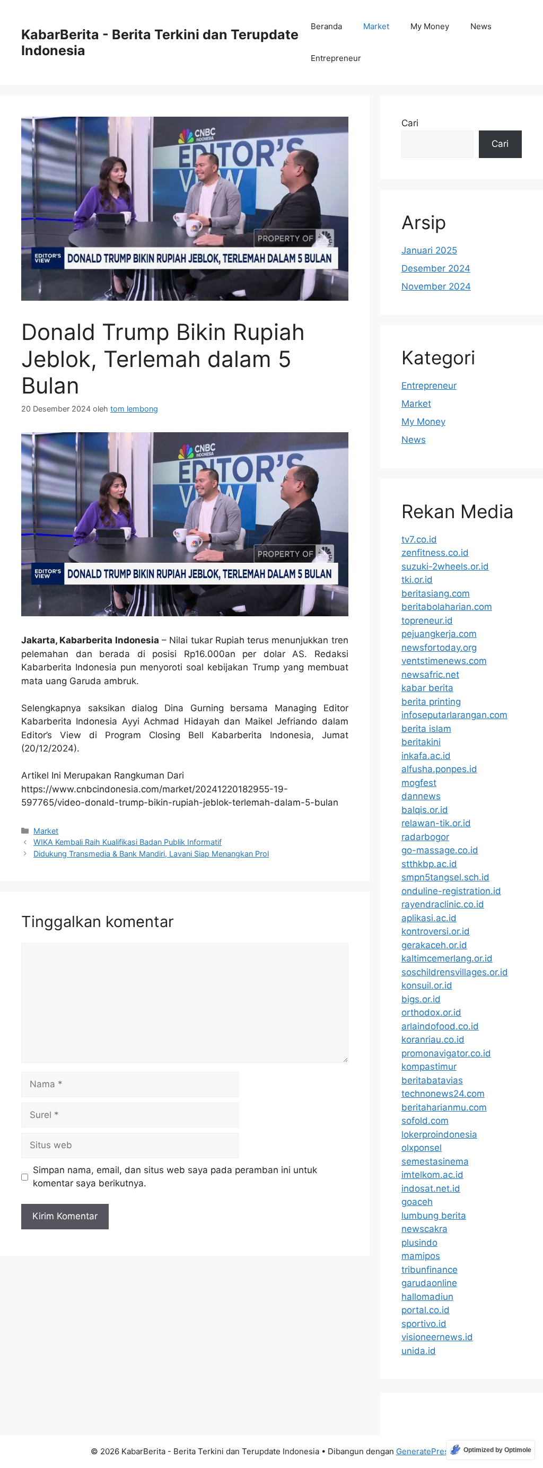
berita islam (426, 728)
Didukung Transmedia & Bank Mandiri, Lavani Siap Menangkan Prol (151, 853)
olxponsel (421, 1147)
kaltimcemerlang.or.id (447, 958)
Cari (409, 123)
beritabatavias (432, 1080)
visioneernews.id (437, 1337)
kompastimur (429, 1066)
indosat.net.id (430, 1188)
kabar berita (427, 688)
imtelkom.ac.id (432, 1174)
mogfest (418, 782)
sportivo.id (423, 1323)
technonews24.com (443, 1093)
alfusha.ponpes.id (439, 769)
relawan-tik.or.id (436, 823)
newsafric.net (430, 674)
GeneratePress (424, 1451)
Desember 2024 (435, 268)
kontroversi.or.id (435, 931)
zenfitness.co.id (435, 552)
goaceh (417, 1201)
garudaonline (429, 1283)
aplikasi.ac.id (429, 918)
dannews (421, 796)
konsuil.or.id (426, 985)
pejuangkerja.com (439, 633)
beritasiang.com (435, 593)
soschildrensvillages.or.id (454, 972)
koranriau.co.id (433, 1039)
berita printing (431, 701)
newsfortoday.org (439, 647)
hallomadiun (427, 1296)
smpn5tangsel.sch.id (445, 877)
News (481, 26)
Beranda (326, 26)
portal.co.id (425, 1310)
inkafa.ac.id (426, 755)
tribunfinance (429, 1269)
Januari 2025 (429, 250)
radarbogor (425, 837)
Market (376, 26)
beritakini (421, 742)
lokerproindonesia (439, 1134)
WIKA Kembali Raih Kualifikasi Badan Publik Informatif (127, 841)
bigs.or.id (421, 999)
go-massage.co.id (439, 850)
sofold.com (425, 1120)
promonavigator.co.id (446, 1053)
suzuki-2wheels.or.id (445, 566)
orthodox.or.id (431, 1012)
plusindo (419, 1242)
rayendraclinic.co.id (442, 904)
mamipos (420, 1256)
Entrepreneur (336, 58)
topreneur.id (427, 620)
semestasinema (435, 1161)
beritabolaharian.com (446, 606)
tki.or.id (417, 579)
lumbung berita (433, 1215)
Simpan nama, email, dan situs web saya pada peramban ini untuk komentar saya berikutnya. (175, 1177)
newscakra (424, 1229)
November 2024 (436, 286)
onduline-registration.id (451, 891)
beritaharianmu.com (444, 1107)
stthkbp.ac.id (429, 864)
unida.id (418, 1350)
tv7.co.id (419, 539)
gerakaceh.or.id (434, 945)
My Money (429, 26)
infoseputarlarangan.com (454, 715)
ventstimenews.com (444, 661)
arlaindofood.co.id (440, 1026)
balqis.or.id (424, 810)
